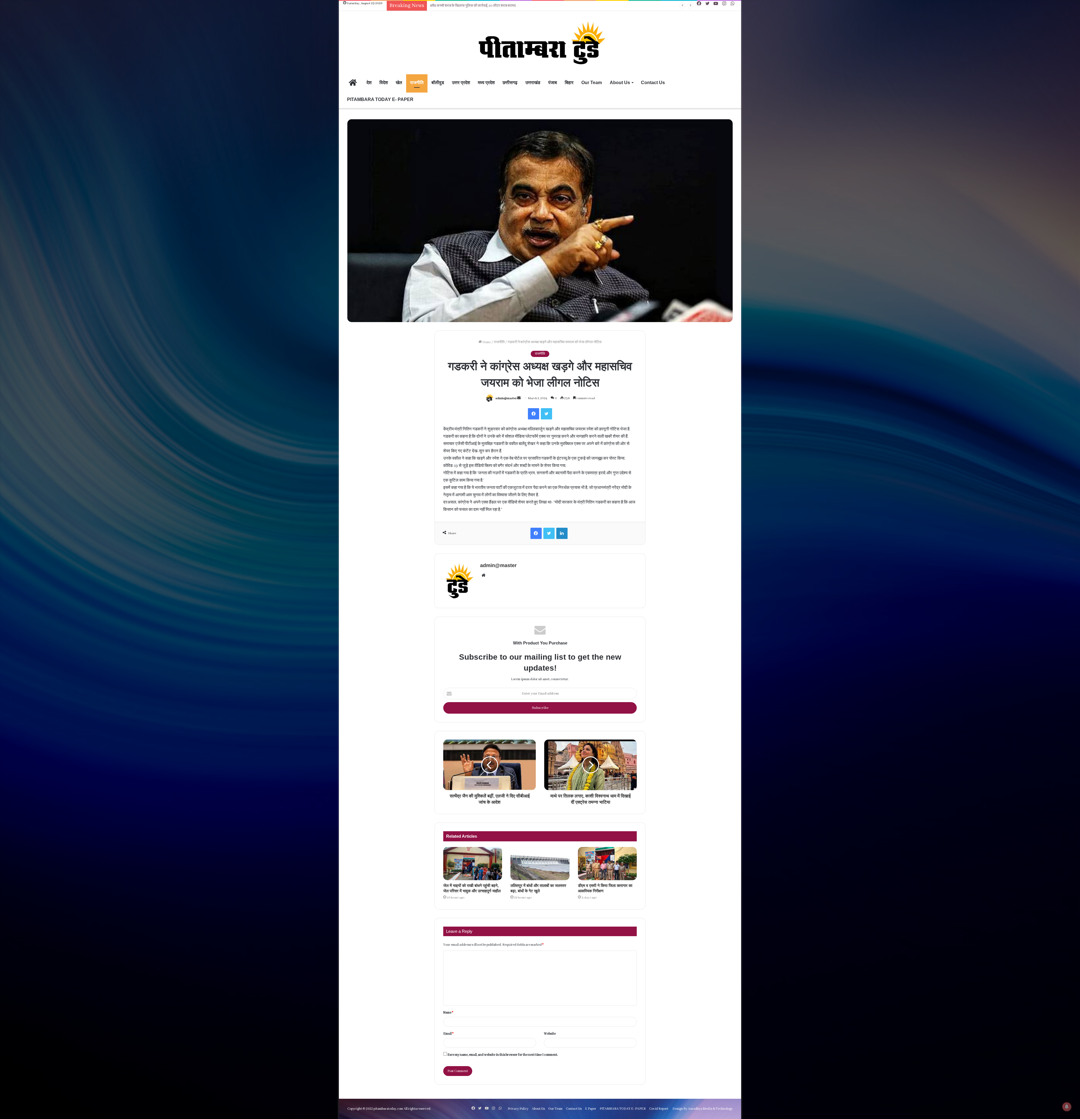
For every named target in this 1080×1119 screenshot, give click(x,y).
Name (448, 1012)
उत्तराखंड (532, 82)
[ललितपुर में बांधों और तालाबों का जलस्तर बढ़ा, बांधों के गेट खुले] (539, 863)
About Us (620, 82)
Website (550, 1034)
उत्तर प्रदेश (461, 82)
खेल (399, 82)
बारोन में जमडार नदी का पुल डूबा (449, 6)
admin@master (506, 398)
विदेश (383, 82)
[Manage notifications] (1066, 1106)
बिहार (569, 82)
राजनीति (417, 82)
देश (369, 82)
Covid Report (658, 1109)
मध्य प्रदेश (486, 82)
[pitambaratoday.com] (540, 43)
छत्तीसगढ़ (510, 82)
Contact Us (653, 82)
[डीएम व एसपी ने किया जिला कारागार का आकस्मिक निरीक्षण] (607, 863)
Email (448, 1034)
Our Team (591, 82)
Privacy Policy (518, 1109)
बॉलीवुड (437, 82)
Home (486, 342)
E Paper (590, 1109)
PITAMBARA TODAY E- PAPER (380, 99)
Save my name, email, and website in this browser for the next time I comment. (502, 1055)
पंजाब (552, 82)
